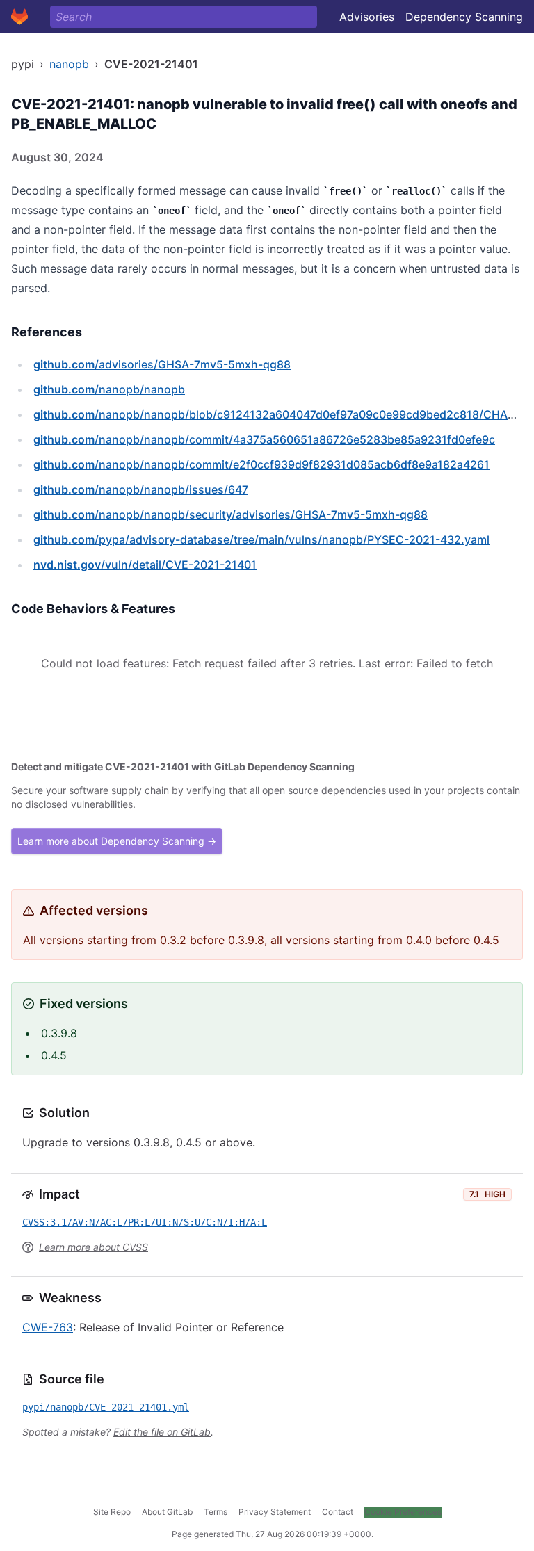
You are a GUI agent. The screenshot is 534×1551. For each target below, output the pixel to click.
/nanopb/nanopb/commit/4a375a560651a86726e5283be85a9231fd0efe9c (264, 439)
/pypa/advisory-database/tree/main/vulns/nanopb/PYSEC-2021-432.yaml (261, 539)
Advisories (366, 17)
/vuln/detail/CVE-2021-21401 (145, 564)
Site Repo (112, 1512)
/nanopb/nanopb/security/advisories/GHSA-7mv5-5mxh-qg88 (230, 514)
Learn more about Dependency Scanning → (116, 841)
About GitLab (167, 1512)
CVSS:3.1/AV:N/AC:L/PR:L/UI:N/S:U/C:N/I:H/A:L (144, 1222)
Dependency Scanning (464, 17)
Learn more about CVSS (93, 1247)
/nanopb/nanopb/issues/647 (140, 489)
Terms (215, 1512)
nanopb (69, 64)
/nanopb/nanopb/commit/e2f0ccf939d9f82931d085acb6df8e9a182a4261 (261, 464)
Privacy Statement (274, 1512)
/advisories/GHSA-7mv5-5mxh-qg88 (162, 364)
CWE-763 (47, 1327)
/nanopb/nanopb (109, 389)
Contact (337, 1512)
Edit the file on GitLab (162, 1432)
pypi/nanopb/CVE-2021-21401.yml (105, 1407)
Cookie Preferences (403, 1512)
